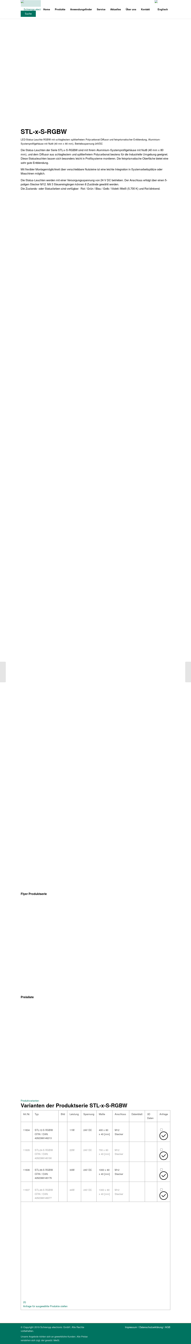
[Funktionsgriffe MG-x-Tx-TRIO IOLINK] (188, 672)
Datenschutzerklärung (151, 1327)
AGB (167, 1327)
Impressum (131, 1327)
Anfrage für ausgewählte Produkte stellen (45, 1306)
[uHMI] (3, 672)
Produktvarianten (30, 1100)
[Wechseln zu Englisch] (161, 9)
